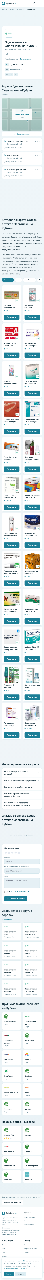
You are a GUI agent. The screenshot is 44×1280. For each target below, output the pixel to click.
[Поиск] (34, 3)
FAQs (3, 1252)
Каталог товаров (29, 1224)
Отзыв (6, 876)
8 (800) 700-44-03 (17, 64)
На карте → (36, 141)
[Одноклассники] (11, 74)
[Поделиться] (7, 54)
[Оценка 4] (15, 852)
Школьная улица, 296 (16, 169)
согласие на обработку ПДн (20, 891)
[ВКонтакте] (7, 74)
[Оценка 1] (5, 852)
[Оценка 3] (12, 852)
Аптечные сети (28, 1221)
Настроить (21, 1274)
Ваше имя (7, 857)
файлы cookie (20, 1261)
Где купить (11, 317)
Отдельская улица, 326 (17, 141)
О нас (3, 1245)
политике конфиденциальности (15, 1268)
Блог (3, 1248)
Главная (4, 9)
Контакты (27, 1245)
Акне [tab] (18, 280)
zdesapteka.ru (15, 69)
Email (16, 866)
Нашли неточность (12, 1202)
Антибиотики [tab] (29, 280)
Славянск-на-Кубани (17, 9)
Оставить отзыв (25, 59)
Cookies (26, 1252)
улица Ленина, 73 (14, 155)
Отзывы (4, 1256)
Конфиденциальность (30, 1248)
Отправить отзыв (17, 898)
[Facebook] (16, 74)
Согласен (9, 1274)
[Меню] (40, 3)
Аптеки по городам (29, 1217)
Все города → (7, 919)
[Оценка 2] (9, 852)
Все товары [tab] (8, 280)
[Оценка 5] (18, 852)
